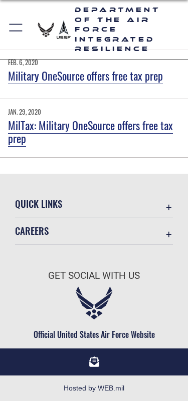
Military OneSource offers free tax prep (85, 76)
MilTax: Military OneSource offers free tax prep (90, 131)
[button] (16, 29)
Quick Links (38, 203)
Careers (32, 230)
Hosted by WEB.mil (94, 388)
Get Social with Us (94, 275)
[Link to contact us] (94, 361)
